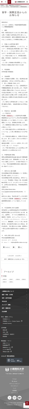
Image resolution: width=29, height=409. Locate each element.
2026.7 (11, 279)
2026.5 (24, 279)
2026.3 (4, 282)
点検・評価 (5, 332)
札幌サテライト (6, 343)
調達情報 (5, 336)
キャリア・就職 (6, 304)
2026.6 (18, 279)
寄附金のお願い (6, 351)
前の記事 (10, 255)
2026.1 (11, 282)
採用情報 (14, 390)
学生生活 (4, 301)
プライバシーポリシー (14, 383)
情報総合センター (7, 347)
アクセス (14, 379)
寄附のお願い (9, 2)
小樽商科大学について (8, 291)
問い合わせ (14, 381)
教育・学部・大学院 (7, 294)
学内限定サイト (6, 319)
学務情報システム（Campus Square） (12, 321)
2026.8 (4, 279)
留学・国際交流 (6, 308)
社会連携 (4, 311)
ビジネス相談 (6, 349)
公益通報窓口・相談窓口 (8, 334)
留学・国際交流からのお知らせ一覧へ (14, 259)
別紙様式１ (10, 115)
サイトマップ (14, 392)
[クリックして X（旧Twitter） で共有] (14, 247)
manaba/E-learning (7, 323)
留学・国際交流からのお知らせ (13, 5)
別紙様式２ (18, 198)
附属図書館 (5, 345)
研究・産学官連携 (7, 298)
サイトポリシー (14, 386)
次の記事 (18, 255)
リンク (14, 388)
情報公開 (5, 330)
